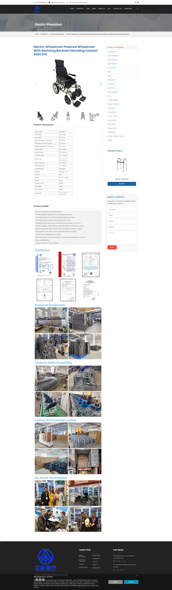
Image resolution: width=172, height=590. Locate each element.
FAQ (109, 8)
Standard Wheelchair (113, 100)
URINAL (110, 140)
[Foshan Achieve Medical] (37, 7)
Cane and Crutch (112, 68)
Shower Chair (111, 88)
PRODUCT (44, 34)
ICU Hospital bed (112, 112)
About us (94, 561)
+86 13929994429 (41, 2)
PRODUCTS (80, 8)
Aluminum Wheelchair (113, 55)
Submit (112, 247)
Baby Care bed (111, 124)
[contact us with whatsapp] (0, 542)
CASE (87, 8)
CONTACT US (117, 8)
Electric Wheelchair (57, 34)
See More (122, 183)
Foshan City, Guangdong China (78, 2)
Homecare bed (111, 108)
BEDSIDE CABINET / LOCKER (116, 136)
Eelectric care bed (112, 116)
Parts (109, 96)
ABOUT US (102, 8)
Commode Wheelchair (113, 104)
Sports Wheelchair (112, 63)
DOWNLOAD (128, 8)
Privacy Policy (96, 567)
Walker (109, 72)
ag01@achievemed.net (58, 2)
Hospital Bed (111, 84)
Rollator (110, 76)
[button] (100, 84)
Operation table (111, 132)
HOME (72, 8)
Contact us (95, 564)
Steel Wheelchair (112, 51)
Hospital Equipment (113, 92)
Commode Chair (112, 80)
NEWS (94, 8)
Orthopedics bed (112, 128)
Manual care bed (112, 120)
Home (37, 34)
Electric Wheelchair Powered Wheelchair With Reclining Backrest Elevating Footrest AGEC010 (98, 34)
